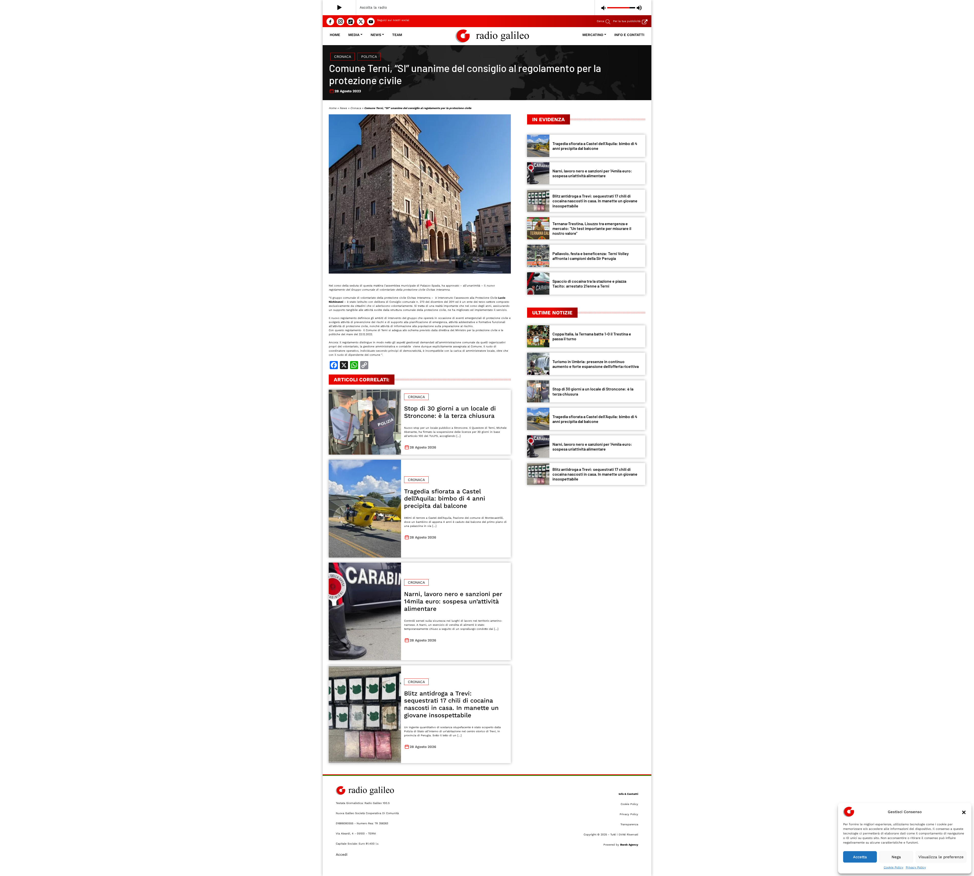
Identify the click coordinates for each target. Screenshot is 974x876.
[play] (339, 7)
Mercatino (592, 35)
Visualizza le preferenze (941, 857)
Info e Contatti (629, 35)
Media (353, 35)
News (376, 35)
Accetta (860, 857)
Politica (369, 57)
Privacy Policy (916, 867)
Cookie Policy (893, 867)
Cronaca (342, 57)
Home (335, 35)
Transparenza (629, 824)
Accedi (341, 854)
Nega (896, 857)
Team (397, 35)
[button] (963, 811)
